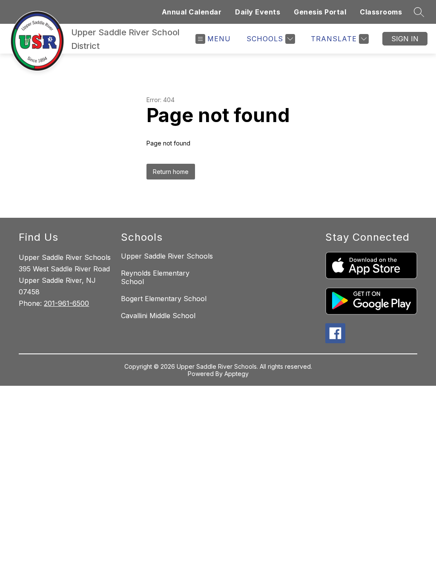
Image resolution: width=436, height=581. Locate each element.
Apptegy (236, 373)
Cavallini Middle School (158, 315)
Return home (171, 171)
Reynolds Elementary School (155, 277)
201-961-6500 (66, 303)
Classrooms (381, 12)
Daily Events (257, 12)
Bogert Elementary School (164, 298)
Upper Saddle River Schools (167, 256)
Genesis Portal (320, 12)
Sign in (405, 38)
